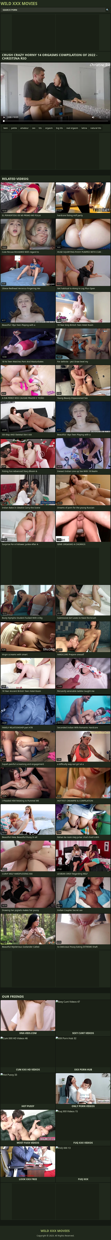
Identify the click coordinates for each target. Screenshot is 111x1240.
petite (14, 128)
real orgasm (72, 128)
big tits (59, 128)
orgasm (49, 128)
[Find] (108, 10)
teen (5, 128)
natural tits (95, 128)
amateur (24, 128)
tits (40, 128)
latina (84, 128)
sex (33, 128)
